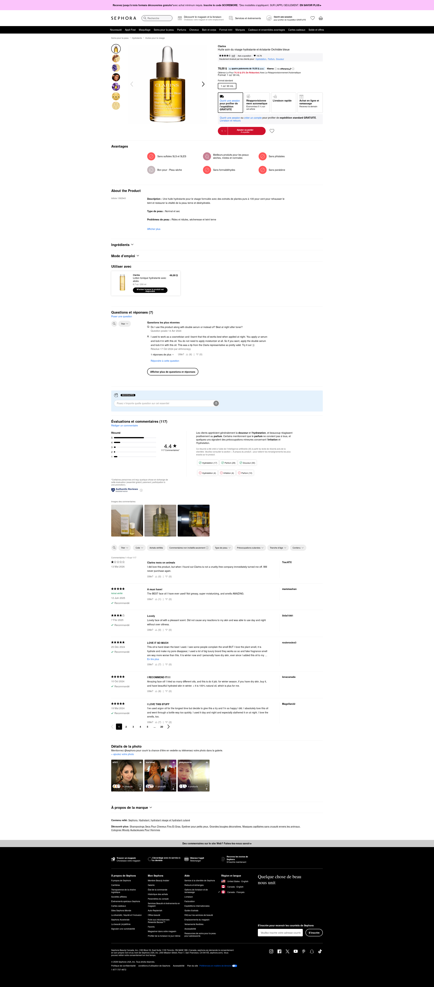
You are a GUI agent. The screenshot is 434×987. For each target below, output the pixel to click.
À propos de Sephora (121, 880)
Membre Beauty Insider (158, 880)
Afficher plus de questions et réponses (172, 371)
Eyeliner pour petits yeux (195, 826)
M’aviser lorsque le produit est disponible (150, 290)
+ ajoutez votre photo (122, 754)
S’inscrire (314, 932)
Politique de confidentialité (123, 965)
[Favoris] (313, 18)
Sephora (132, 820)
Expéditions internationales (197, 905)
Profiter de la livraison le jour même (164, 935)
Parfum (271, 58)
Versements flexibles (193, 924)
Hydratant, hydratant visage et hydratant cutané (164, 820)
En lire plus (153, 659)
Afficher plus (153, 229)
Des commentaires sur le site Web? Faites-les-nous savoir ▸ (217, 843)
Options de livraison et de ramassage (196, 890)
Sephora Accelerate (120, 919)
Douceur (280, 58)
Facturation (189, 901)
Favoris (151, 926)
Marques (240, 29)
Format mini (225, 29)
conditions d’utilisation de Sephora (154, 965)
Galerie (151, 884)
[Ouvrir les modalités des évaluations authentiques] (141, 490)
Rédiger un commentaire (124, 425)
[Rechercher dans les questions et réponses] (114, 324)
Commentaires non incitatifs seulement (187, 547)
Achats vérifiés (156, 547)
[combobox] (157, 18)
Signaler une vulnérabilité (123, 928)
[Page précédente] (112, 727)
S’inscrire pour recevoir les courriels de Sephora (286, 925)
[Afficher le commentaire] (127, 521)
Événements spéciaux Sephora (125, 901)
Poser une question (121, 316)
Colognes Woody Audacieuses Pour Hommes (135, 830)
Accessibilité (190, 928)
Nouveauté (116, 29)
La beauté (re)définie (121, 924)
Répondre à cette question (165, 360)
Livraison (188, 896)
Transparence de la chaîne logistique (123, 890)
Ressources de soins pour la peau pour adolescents (200, 934)
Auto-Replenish (155, 910)
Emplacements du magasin (197, 919)
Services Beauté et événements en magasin (164, 904)
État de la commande (157, 889)
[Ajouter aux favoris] (271, 131)
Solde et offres (316, 29)
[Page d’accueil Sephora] (123, 18)
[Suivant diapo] (203, 84)
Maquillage (145, 29)
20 (161, 726)
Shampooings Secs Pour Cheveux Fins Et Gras (155, 826)
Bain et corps (209, 29)
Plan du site (192, 965)
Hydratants (137, 37)
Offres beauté (154, 914)
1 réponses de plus (161, 354)
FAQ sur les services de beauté (198, 914)
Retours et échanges (194, 884)
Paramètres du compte (158, 898)
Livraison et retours (230, 120)
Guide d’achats (191, 910)
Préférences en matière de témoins (215, 965)
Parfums (181, 29)
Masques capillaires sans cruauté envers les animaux (271, 826)
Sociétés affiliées (119, 896)
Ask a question (244, 55)
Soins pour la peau (164, 29)
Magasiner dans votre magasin (162, 931)
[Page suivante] (168, 727)
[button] (275, 68)
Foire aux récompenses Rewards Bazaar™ (159, 920)
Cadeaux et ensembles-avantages (266, 29)
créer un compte (253, 117)
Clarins (222, 46)
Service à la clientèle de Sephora (199, 880)
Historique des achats (158, 894)
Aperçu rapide (122, 290)
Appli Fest (130, 29)
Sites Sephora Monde (121, 910)
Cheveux (194, 29)
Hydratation (261, 58)
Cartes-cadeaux (296, 29)
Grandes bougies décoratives (225, 826)
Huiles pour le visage (155, 37)
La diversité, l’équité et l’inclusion (126, 914)
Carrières (115, 884)
